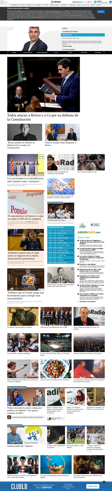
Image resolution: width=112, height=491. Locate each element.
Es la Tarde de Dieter (68, 49)
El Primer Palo (72, 5)
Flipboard (89, 2)
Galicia (78, 5)
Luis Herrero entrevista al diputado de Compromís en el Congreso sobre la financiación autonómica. (92, 266)
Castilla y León (85, 5)
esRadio (56, 2)
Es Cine (56, 52)
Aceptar (101, 11)
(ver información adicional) (75, 15)
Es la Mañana (38, 5)
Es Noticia (61, 235)
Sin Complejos (63, 5)
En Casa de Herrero (28, 52)
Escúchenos (22, 5)
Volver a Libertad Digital (78, 2)
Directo (102, 2)
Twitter (87, 2)
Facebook (85, 2)
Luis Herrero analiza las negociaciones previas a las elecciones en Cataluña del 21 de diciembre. (92, 271)
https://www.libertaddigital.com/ (53, 11)
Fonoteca (98, 5)
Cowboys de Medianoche (41, 52)
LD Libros (70, 52)
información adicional (35, 17)
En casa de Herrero (54, 5)
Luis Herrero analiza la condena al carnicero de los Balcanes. (92, 259)
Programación (14, 5)
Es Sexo (64, 28)
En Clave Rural (84, 52)
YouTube (91, 2)
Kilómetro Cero (67, 35)
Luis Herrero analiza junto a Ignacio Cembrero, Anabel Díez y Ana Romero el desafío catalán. (92, 243)
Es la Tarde (45, 5)
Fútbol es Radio (34, 39)
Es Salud (14, 52)
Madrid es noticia (63, 238)
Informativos (30, 5)
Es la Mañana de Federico (70, 31)
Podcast (93, 5)
